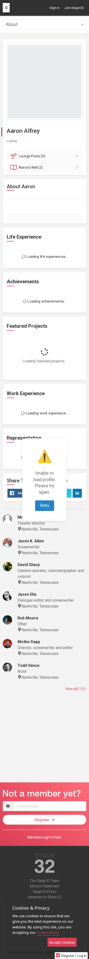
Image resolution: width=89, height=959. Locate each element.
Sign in (54, 8)
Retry (44, 505)
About (12, 24)
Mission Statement (44, 886)
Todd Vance (29, 665)
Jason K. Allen (31, 541)
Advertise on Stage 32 (44, 897)
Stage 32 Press (44, 892)
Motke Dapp (29, 641)
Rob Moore (28, 618)
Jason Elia (27, 594)
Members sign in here (44, 837)
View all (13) (75, 689)
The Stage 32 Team (45, 881)
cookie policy (48, 932)
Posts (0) (32, 156)
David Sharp (29, 564)
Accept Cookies (62, 942)
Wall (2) (31, 167)
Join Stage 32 (74, 8)
